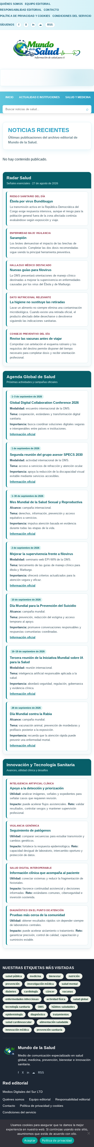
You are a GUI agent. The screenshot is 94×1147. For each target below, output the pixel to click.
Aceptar (29, 1140)
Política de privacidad (57, 1140)
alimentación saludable (54, 1022)
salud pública (13, 976)
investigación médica (40, 983)
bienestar (55, 976)
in (33, 24)
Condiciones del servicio (19, 1112)
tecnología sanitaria (17, 1006)
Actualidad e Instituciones (39, 97)
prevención (12, 983)
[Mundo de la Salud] (47, 52)
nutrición (74, 976)
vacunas (67, 991)
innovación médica (17, 1029)
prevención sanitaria (49, 1029)
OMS (41, 1006)
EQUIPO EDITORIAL (37, 3)
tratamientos (61, 1014)
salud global (80, 999)
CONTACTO (51, 9)
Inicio (9, 97)
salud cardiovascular (18, 1022)
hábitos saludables (63, 1006)
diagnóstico (38, 1014)
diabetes (10, 991)
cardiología (31, 991)
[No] (88, 1133)
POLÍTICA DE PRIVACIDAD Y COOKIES (25, 15)
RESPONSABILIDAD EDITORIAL (21, 9)
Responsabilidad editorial (72, 1099)
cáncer (50, 991)
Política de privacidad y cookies (41, 1105)
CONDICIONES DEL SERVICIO (71, 15)
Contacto (9, 1105)
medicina (35, 976)
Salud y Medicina (78, 97)
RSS (50, 24)
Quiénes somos (13, 1099)
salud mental (70, 983)
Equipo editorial (39, 1099)
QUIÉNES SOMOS (11, 3)
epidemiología (14, 1014)
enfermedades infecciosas (22, 999)
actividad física (56, 999)
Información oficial (22, 434)
